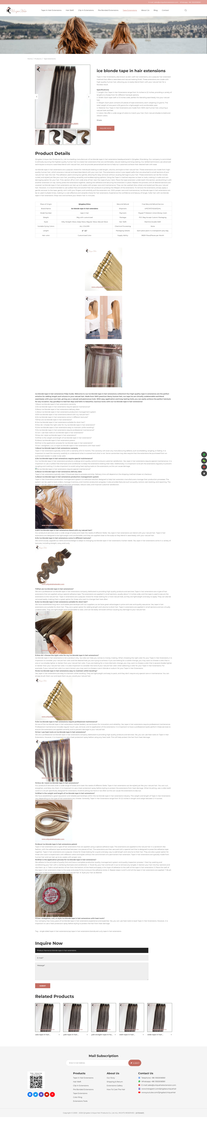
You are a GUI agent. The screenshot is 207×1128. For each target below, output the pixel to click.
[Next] (88, 96)
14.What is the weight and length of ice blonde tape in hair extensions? (63, 438)
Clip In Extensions (86, 10)
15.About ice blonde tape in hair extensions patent (55, 440)
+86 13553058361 (194, 2)
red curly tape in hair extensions (108, 931)
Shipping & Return (115, 1081)
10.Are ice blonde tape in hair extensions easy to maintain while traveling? (64, 427)
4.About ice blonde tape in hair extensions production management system (65, 412)
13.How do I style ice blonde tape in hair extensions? (55, 435)
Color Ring (77, 1097)
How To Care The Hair (116, 1089)
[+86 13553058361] (204, 454)
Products (37, 59)
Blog (156, 10)
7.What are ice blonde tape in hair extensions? (53, 420)
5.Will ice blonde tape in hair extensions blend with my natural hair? (62, 414)
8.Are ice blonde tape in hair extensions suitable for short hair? (60, 422)
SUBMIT (136, 1063)
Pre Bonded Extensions (108, 10)
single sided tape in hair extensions (54, 931)
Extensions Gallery (115, 1085)
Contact (165, 10)
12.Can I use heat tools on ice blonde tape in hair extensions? (59, 432)
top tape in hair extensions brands (81, 931)
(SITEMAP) (140, 1113)
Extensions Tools (80, 1101)
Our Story (111, 1078)
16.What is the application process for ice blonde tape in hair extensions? (64, 443)
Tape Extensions (130, 10)
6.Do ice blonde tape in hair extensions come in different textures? (61, 417)
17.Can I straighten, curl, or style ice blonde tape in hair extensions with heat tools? (67, 445)
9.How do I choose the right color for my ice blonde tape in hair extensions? (65, 425)
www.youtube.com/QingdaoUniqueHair (158, 1092)
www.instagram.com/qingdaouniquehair (158, 1089)
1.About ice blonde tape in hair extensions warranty (55, 404)
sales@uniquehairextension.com (166, 2)
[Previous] (36, 96)
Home (29, 59)
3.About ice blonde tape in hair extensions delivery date (57, 409)
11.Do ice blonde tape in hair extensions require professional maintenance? (64, 430)
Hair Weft (70, 10)
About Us (145, 10)
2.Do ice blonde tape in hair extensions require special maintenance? (62, 407)
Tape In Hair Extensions (51, 10)
